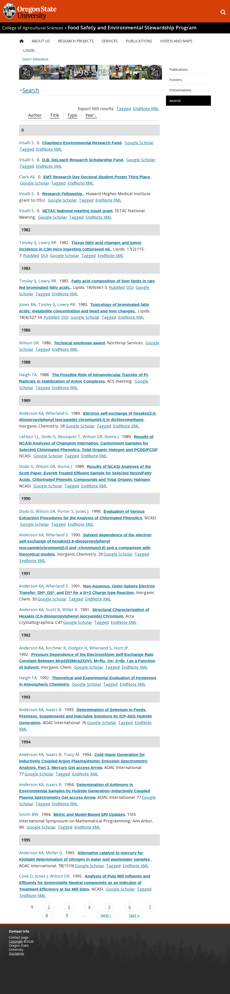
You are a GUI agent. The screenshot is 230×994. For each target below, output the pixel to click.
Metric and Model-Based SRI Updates (89, 814)
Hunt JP (121, 648)
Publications (178, 69)
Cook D (26, 876)
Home (26, 59)
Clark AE (27, 176)
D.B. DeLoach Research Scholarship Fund (82, 160)
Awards (175, 100)
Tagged (123, 108)
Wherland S (57, 413)
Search (30, 90)
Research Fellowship (63, 194)
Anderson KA (31, 413)
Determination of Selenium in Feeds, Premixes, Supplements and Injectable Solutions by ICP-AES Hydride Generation (85, 716)
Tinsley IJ (27, 242)
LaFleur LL (29, 436)
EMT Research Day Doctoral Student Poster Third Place (96, 177)
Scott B (53, 609)
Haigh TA (28, 374)
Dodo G (48, 436)
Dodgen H (77, 648)
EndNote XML (146, 108)
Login (28, 50)
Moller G (54, 852)
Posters (175, 79)
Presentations (180, 90)
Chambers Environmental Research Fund (82, 143)
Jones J (82, 511)
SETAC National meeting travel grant (77, 211)
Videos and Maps (176, 41)
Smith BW (28, 814)
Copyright (16, 941)
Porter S (65, 511)
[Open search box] (223, 12)
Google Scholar (139, 142)
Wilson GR (29, 342)
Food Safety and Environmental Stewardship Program (132, 27)
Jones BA (27, 304)
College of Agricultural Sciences (32, 28)
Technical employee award (79, 343)
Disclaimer (16, 953)
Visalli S (26, 142)
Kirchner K (56, 648)
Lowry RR (47, 242)
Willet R (69, 609)
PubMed (31, 255)
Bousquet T (69, 436)
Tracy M (71, 754)
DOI (44, 255)
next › (105, 915)
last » (134, 915)
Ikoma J (111, 436)
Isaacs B (53, 709)
